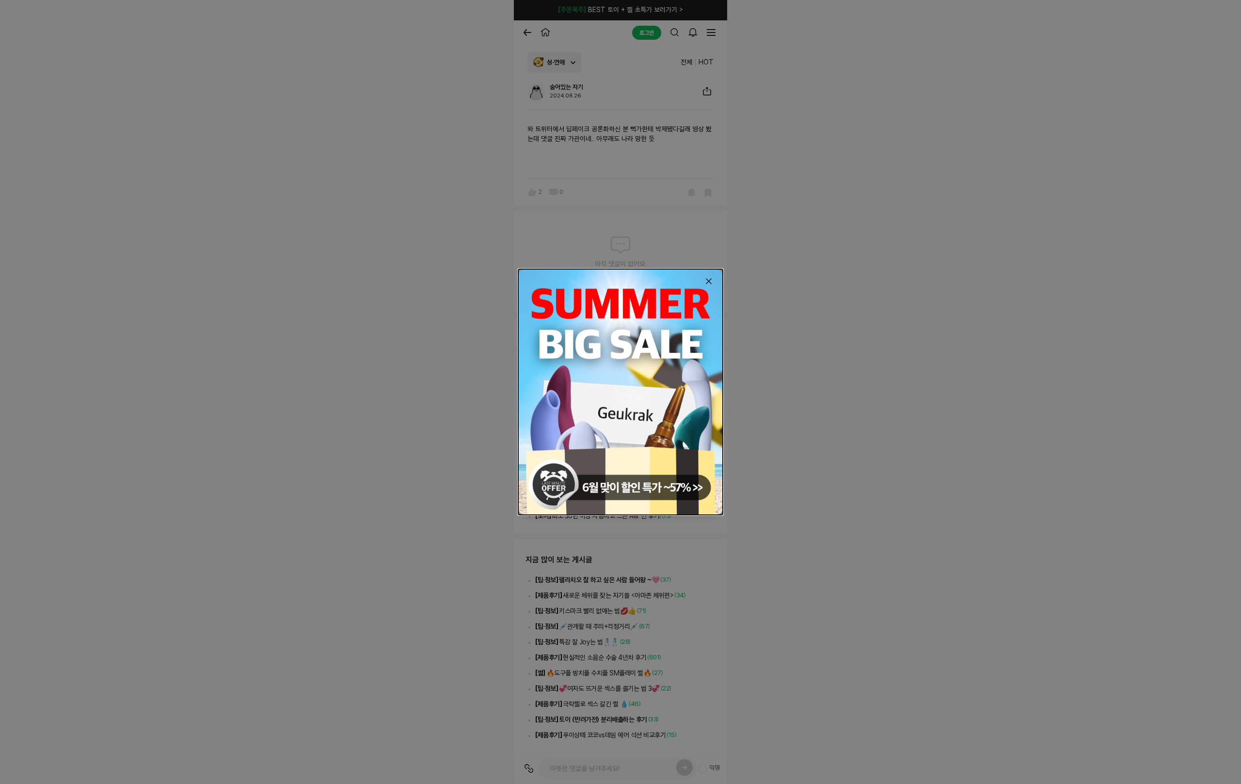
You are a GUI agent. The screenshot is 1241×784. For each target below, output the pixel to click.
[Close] (708, 281)
